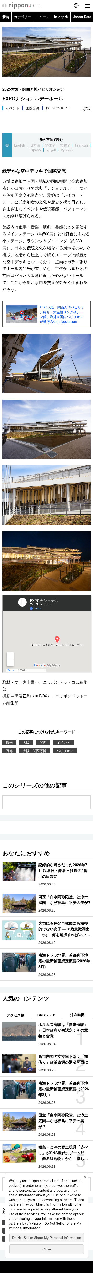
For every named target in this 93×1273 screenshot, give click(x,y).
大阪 (26, 742)
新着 (5, 16)
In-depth (61, 16)
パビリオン (65, 750)
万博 (9, 750)
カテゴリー (22, 16)
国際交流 (32, 108)
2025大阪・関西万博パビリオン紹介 (33, 89)
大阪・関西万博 (34, 750)
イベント (12, 108)
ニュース (42, 16)
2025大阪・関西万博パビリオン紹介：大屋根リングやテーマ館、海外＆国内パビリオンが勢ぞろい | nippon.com (62, 314)
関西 (43, 742)
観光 (9, 742)
